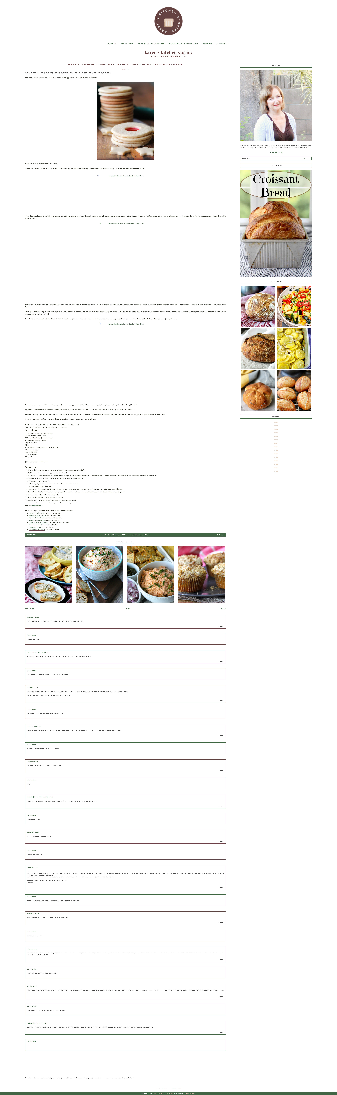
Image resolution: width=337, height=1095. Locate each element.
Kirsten (30, 867)
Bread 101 (207, 44)
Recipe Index (127, 44)
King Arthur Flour (37, 506)
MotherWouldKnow (35, 1023)
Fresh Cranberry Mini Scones (37, 516)
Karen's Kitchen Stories (168, 52)
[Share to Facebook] (217, 535)
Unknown (31, 617)
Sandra (30, 949)
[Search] (304, 158)
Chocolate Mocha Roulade (37, 529)
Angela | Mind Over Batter (38, 797)
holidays (122, 535)
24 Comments (31, 535)
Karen (29, 635)
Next (223, 609)
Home (127, 609)
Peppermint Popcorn (35, 527)
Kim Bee (29, 986)
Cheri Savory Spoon (35, 652)
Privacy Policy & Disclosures (183, 44)
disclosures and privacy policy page (164, 65)
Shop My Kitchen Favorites (151, 44)
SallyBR (30, 688)
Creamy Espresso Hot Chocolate (38, 523)
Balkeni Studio (189, 1093)
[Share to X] (219, 535)
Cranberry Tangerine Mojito (37, 520)
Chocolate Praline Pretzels (37, 518)
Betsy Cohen (32, 726)
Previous (29, 609)
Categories (222, 44)
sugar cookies (144, 535)
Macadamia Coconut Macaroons (38, 525)
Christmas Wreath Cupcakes (37, 513)
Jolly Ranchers (132, 535)
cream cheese (113, 535)
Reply (221, 626)
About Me (111, 44)
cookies (104, 535)
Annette (30, 762)
